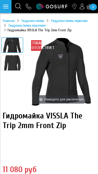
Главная (9, 21)
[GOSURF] (51, 6)
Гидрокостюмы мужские (69, 21)
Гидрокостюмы (33, 21)
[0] (89, 6)
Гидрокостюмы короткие (27, 25)
